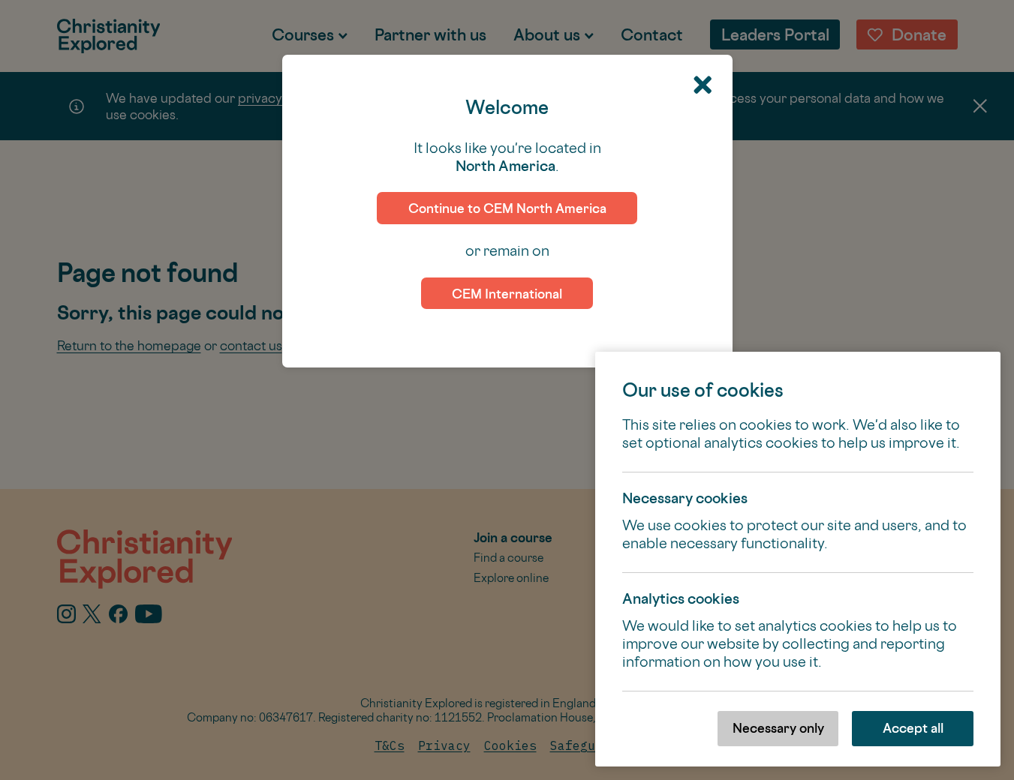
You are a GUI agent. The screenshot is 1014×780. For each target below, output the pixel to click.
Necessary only (778, 728)
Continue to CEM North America (507, 208)
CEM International (507, 294)
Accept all (913, 728)
